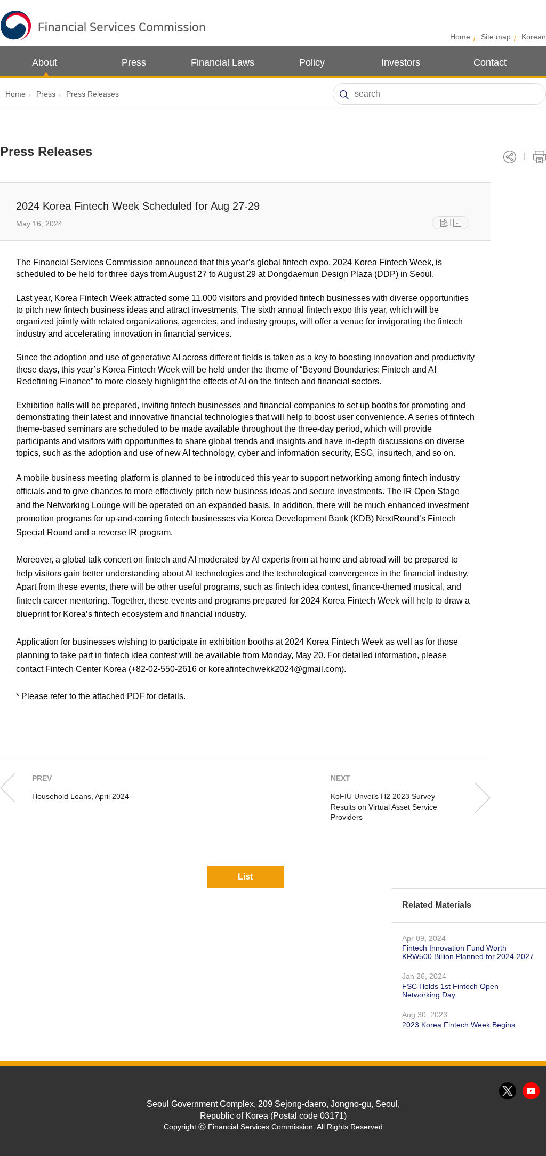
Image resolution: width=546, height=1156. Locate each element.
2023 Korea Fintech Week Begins (458, 1024)
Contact (490, 62)
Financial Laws (222, 62)
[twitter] (508, 1091)
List (245, 876)
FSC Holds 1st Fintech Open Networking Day (450, 990)
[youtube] (532, 1091)
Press (134, 62)
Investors (400, 62)
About (44, 62)
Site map (496, 37)
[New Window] (444, 223)
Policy (312, 62)
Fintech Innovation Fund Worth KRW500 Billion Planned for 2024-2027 (468, 952)
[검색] (344, 94)
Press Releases (92, 94)
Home (460, 37)
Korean (533, 37)
